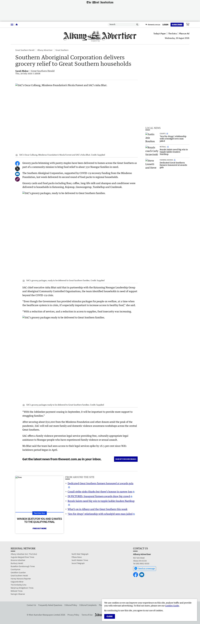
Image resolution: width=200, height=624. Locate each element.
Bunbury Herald (17, 563)
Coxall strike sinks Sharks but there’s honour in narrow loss (100, 491)
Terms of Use (87, 615)
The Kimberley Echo (18, 585)
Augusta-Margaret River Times (22, 557)
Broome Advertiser (18, 560)
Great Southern (61, 50)
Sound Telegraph (78, 563)
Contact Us (31, 605)
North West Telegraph (80, 554)
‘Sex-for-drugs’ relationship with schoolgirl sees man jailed (100, 513)
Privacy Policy (73, 615)
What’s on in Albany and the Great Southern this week (97, 509)
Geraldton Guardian (18, 572)
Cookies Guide (172, 605)
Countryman (15, 569)
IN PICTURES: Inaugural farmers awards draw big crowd (99, 496)
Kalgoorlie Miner (17, 582)
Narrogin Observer (18, 594)
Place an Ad (184, 34)
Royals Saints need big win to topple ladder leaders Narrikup (101, 501)
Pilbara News (77, 557)
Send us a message (146, 568)
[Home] (16, 24)
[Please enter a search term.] (137, 24)
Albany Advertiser (45, 50)
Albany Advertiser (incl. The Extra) (24, 554)
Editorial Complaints (88, 605)
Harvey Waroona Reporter (21, 579)
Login (165, 24)
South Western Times (80, 560)
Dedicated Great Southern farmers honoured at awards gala (100, 483)
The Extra (172, 34)
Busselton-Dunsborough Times (23, 566)
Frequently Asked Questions (50, 605)
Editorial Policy (71, 605)
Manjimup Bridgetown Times (22, 588)
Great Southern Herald (24, 50)
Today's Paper (159, 34)
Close (110, 616)
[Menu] (12, 24)
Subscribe (177, 24)
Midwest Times (16, 591)
